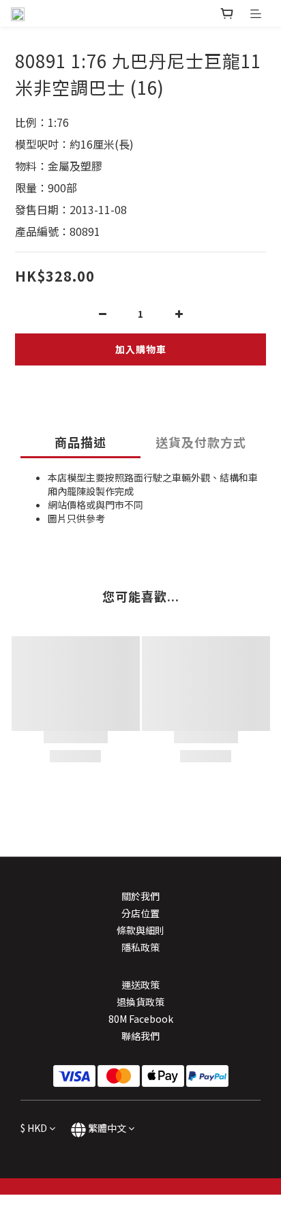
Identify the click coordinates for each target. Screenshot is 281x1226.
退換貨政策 (140, 1001)
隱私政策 (140, 947)
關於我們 (140, 896)
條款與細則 (140, 930)
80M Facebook (140, 1019)
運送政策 (140, 984)
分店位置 (140, 913)
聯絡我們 (140, 1036)
